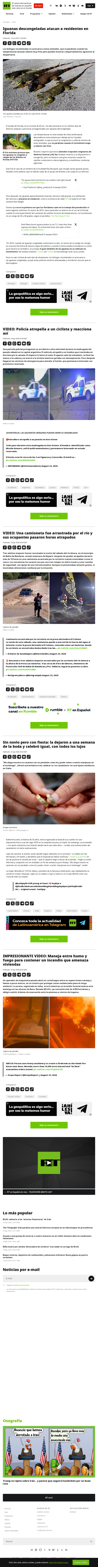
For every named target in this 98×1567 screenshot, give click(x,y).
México (64, 696)
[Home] (7, 6)
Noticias (10, 13)
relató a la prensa (78, 856)
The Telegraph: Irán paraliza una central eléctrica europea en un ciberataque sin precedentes (48, 1227)
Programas (35, 13)
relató (40, 251)
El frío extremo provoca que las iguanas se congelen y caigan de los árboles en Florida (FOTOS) (16, 156)
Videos (7, 1519)
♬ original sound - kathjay (31, 889)
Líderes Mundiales (11, 1530)
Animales (11, 283)
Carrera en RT (42, 1526)
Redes (59, 911)
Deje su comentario (49, 312)
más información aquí (58, 1562)
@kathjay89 (21, 883)
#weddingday (55, 886)
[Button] (51, 6)
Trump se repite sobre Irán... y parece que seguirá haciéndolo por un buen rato (47, 1482)
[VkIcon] (57, 6)
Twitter (50, 251)
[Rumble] (61, 6)
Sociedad (85, 911)
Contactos (41, 1515)
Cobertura (41, 1523)
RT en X (49, 1497)
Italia (37, 911)
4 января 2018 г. (60, 187)
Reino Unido (71, 911)
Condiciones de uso (44, 1530)
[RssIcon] (62, 1550)
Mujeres (48, 911)
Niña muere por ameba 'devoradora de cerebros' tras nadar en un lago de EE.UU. (41, 1246)
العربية (35, 1557)
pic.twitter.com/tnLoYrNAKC (72, 648)
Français (63, 1557)
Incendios (29, 1096)
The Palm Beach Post (60, 216)
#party (66, 886)
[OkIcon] (78, 6)
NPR (67, 198)
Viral (22, 13)
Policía (76, 487)
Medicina (64, 487)
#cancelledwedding (38, 886)
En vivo (38, 5)
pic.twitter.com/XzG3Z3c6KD (21, 669)
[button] (49, 1162)
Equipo (39, 1519)
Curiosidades (13, 911)
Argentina (26, 487)
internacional (56, 283)
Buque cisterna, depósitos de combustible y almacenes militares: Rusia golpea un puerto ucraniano (45, 1256)
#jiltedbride (21, 886)
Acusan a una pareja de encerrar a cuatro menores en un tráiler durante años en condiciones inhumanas (47, 1237)
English (53, 1557)
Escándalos (39, 487)
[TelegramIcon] (69, 6)
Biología (24, 283)
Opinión (52, 13)
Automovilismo (28, 696)
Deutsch (44, 1557)
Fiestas (26, 911)
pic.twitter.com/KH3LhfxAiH (20, 460)
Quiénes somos (43, 1512)
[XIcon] (65, 6)
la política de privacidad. (20, 1285)
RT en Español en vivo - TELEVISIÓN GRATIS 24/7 (29, 1192)
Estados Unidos (39, 283)
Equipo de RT (86, 13)
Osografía (12, 1421)
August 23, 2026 (49, 466)
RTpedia (7, 1527)
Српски (72, 1557)
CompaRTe (15, 1557)
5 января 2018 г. (51, 234)
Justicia (52, 487)
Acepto (18, 1285)
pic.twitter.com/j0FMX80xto (32, 230)
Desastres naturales (47, 696)
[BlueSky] (74, 6)
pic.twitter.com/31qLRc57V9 (48, 1069)
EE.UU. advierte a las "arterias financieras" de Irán (27, 1219)
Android (73, 1512)
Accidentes (12, 487)
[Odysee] (40, 1550)
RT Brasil (26, 1557)
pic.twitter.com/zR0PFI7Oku (33, 183)
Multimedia (67, 13)
